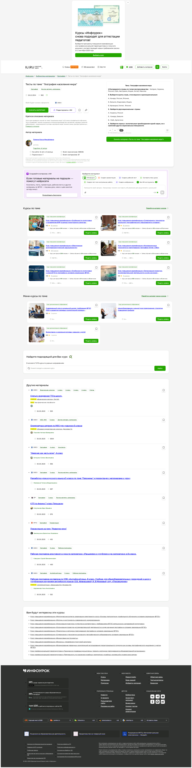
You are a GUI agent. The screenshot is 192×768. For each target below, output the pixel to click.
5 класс (52, 420)
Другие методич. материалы (50, 89)
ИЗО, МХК (43, 420)
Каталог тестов (131, 706)
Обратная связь (156, 677)
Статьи (92, 390)
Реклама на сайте (107, 706)
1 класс (60, 390)
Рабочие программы (65, 548)
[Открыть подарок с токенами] (122, 67)
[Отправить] (162, 192)
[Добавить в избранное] (79, 110)
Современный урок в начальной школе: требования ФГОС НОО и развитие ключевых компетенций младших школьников (68, 310)
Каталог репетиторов (131, 710)
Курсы (71, 67)
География (34, 89)
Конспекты (61, 447)
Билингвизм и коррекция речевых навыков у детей (66, 332)
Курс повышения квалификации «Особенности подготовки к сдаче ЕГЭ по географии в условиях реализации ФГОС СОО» (69, 273)
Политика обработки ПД (64, 744)
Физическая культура (47, 390)
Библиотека (130, 695)
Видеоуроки (130, 703)
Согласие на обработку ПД (64, 750)
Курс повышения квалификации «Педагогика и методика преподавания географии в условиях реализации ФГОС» (74, 631)
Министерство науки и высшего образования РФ (40, 754)
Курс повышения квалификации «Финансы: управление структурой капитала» (60, 642)
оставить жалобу (71, 162)
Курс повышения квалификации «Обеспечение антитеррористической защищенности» (64, 247)
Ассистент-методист (130, 699)
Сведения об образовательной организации (39, 744)
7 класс (50, 497)
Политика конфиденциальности (66, 747)
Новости (104, 695)
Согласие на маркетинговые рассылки (68, 753)
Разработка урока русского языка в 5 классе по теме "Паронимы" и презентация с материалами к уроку (80, 478)
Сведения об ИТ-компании (34, 747)
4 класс (84, 390)
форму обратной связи (157, 754)
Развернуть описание (32, 126)
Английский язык (56, 573)
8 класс (52, 548)
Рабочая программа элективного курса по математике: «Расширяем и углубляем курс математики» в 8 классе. (83, 554)
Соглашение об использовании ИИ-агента (69, 756)
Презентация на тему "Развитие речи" (48, 528)
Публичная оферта (32, 750)
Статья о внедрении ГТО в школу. (46, 396)
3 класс (76, 390)
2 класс (68, 390)
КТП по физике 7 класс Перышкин (46, 503)
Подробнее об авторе (40, 148)
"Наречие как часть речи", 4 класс (46, 453)
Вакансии (154, 683)
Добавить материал (133, 683)
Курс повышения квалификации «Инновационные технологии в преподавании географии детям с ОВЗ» (138, 247)
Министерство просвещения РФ (36, 758)
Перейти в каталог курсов (156, 208)
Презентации (54, 523)
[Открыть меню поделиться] (86, 110)
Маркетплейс (131, 677)
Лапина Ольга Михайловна (43, 140)
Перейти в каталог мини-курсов (154, 296)
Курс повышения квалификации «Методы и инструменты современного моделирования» (65, 620)
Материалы (105, 680)
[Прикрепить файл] (85, 192)
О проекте (105, 698)
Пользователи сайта (106, 702)
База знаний (130, 680)
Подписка (104, 683)
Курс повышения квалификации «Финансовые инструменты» (54, 638)
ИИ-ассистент (89, 67)
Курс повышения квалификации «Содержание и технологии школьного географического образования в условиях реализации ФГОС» (141, 222)
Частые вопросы (156, 680)
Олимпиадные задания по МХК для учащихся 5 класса (56, 425)
